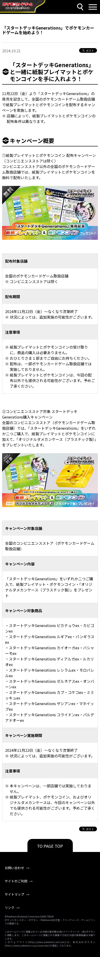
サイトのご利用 (16, 881)
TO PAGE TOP (50, 846)
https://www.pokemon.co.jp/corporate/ (27, 945)
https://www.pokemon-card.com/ (47, 942)
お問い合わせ (14, 867)
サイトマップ (14, 894)
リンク (9, 907)
